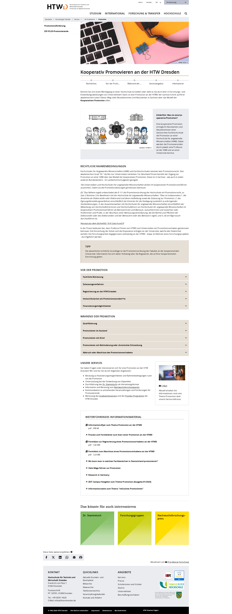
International (115, 13)
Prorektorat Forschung (178, 562)
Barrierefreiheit (120, 611)
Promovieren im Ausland (95, 330)
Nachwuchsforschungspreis (126, 387)
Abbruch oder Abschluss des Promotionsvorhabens (108, 352)
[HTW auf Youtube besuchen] (181, 610)
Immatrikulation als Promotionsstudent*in (104, 298)
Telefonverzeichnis (91, 590)
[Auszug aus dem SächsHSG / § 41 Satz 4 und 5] (102, 223)
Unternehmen (124, 591)
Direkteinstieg (171, 2)
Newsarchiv (88, 587)
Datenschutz (107, 611)
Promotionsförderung (54, 25)
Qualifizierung (90, 323)
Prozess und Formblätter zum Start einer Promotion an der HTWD (120, 434)
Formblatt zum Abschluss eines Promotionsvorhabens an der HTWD (121, 451)
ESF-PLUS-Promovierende (56, 31)
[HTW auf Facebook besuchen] (176, 610)
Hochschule (172, 13)
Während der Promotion (136, 83)
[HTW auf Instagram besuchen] (167, 610)
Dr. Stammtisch (110, 384)
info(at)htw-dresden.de (65, 600)
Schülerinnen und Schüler (130, 584)
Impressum (95, 611)
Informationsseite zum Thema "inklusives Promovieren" (116, 488)
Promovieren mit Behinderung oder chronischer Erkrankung (112, 345)
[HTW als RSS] (162, 610)
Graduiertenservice (108, 396)
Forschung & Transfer (144, 13)
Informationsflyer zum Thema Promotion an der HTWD (115, 425)
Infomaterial (178, 83)
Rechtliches (91, 83)
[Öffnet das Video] (116, 129)
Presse (121, 581)
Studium (95, 13)
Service (76, 19)
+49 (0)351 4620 (59, 597)
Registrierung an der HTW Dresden (99, 291)
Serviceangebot (156, 83)
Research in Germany (98, 475)
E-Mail (164, 385)
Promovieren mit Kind (94, 338)
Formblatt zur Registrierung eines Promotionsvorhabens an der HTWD (122, 441)
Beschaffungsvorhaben (128, 594)
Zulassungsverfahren (93, 284)
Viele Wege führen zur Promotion (104, 468)
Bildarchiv (87, 583)
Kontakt (149, 2)
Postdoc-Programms (134, 396)
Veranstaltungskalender (94, 594)
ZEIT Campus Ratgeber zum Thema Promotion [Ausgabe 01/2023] (119, 481)
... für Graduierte (89, 19)
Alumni (121, 588)
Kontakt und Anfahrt (92, 597)
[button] (71, 551)
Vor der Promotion (114, 83)
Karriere (121, 577)
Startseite (48, 19)
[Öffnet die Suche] (186, 13)
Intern (140, 2)
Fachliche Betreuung (93, 277)
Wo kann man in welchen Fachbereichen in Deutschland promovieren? (123, 461)
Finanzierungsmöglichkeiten (97, 306)
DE (157, 2)
